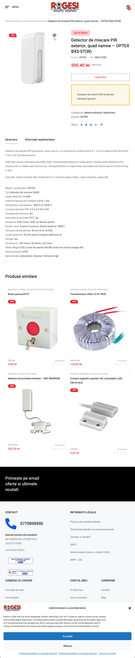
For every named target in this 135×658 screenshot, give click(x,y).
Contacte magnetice (80, 373)
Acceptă (67, 636)
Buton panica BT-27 (18, 294)
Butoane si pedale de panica (22, 289)
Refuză (67, 646)
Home (8, 21)
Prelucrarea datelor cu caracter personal (38, 653)
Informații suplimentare (40, 140)
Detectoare (40, 21)
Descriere (11, 140)
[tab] (11, 140)
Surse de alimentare (98, 289)
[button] (129, 608)
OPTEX (82, 57)
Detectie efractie (23, 21)
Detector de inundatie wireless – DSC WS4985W (34, 378)
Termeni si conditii (107, 653)
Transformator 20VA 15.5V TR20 (88, 294)
